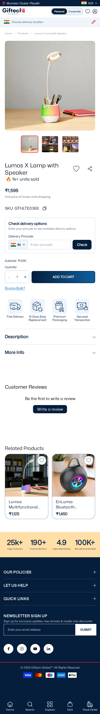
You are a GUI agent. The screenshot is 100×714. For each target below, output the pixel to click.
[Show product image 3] (70, 144)
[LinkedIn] (48, 649)
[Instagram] (22, 649)
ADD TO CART (63, 277)
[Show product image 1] (29, 144)
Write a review (50, 409)
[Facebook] (8, 649)
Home (8, 33)
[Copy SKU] (44, 208)
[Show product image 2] (50, 144)
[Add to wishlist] (76, 169)
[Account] (95, 11)
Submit (86, 630)
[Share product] (89, 169)
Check (82, 244)
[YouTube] (35, 649)
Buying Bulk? (15, 288)
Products (23, 33)
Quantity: (11, 267)
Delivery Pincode (20, 236)
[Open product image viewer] (50, 86)
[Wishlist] (87, 11)
